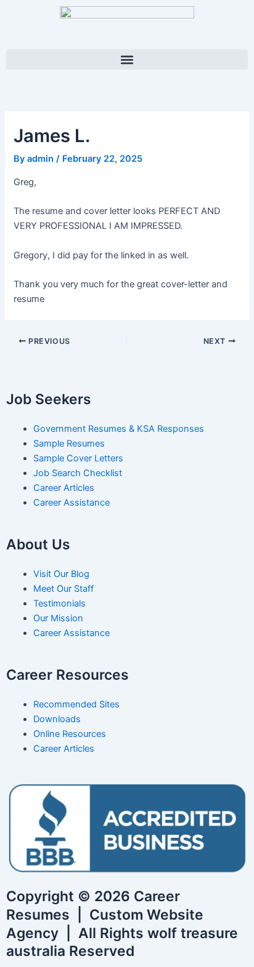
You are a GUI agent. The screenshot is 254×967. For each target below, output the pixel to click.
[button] (127, 59)
